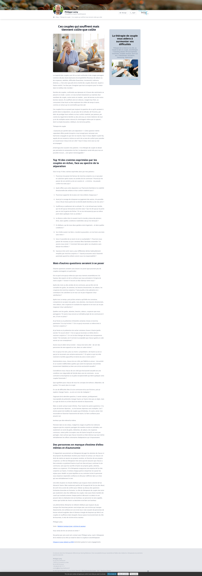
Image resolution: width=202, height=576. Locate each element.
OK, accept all (112, 574)
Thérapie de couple (65, 17)
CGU (98, 571)
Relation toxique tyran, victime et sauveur (72, 526)
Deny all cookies (123, 574)
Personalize (133, 574)
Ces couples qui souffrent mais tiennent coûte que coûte (87, 17)
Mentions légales (106, 571)
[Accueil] (54, 17)
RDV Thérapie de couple (89, 571)
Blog (57, 17)
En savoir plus (133, 79)
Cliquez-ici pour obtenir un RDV (63, 542)
